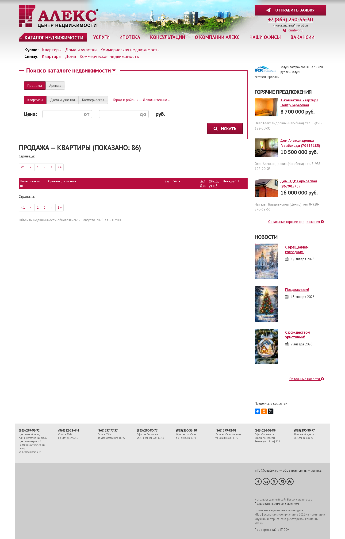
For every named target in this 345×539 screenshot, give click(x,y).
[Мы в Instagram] (282, 481)
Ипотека (129, 37)
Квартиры (52, 50)
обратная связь (295, 470)
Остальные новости (305, 379)
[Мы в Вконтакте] (266, 481)
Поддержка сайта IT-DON (272, 530)
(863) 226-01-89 (265, 430)
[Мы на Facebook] (258, 481)
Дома (70, 56)
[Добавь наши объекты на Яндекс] (290, 481)
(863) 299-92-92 (29, 430)
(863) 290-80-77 (147, 430)
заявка (316, 470)
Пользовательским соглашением (277, 504)
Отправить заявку (293, 10)
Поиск (68, 70)
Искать (229, 128)
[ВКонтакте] (257, 411)
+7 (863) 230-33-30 (290, 19)
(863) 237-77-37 (107, 430)
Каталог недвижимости (54, 37)
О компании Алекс (217, 37)
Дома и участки (81, 50)
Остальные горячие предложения (294, 221)
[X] (270, 411)
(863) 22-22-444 (68, 430)
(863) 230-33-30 (186, 430)
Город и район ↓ (125, 100)
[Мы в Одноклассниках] (274, 481)
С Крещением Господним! (296, 249)
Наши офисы (265, 37)
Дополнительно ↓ (156, 100)
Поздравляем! (297, 289)
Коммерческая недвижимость (130, 50)
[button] (35, 85)
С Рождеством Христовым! (297, 334)
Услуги (101, 37)
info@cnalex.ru (266, 470)
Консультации (167, 37)
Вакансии (302, 37)
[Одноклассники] (264, 411)
